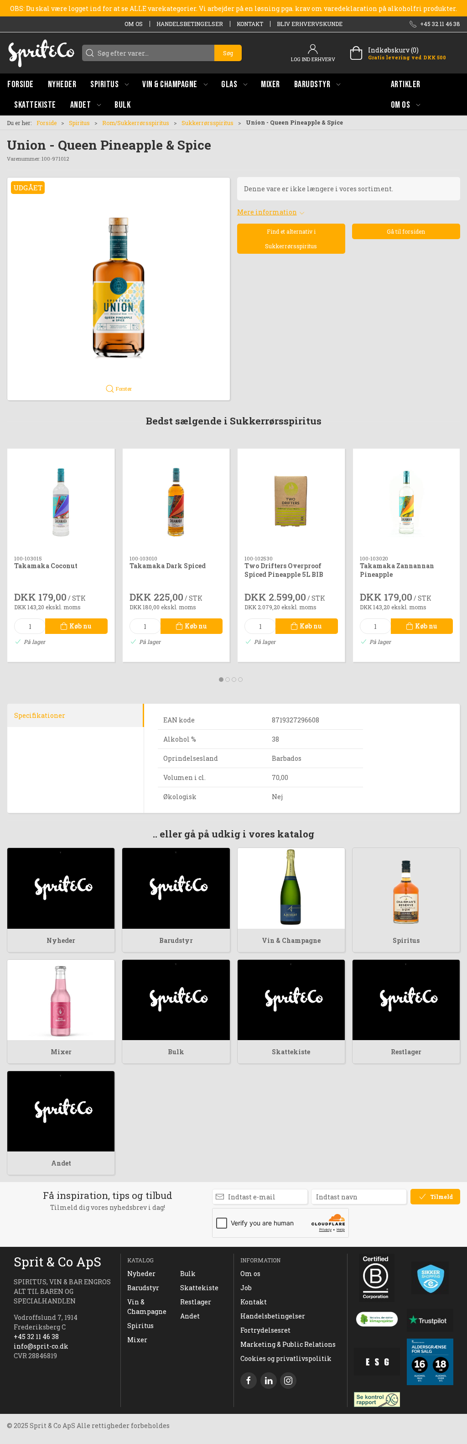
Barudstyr (176, 940)
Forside (46, 122)
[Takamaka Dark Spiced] (176, 502)
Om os (134, 23)
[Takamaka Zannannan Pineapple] (406, 502)
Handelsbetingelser (189, 23)
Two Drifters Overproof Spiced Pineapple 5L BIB (283, 570)
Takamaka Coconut (46, 565)
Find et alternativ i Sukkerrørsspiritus (291, 239)
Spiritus (79, 122)
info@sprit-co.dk (41, 1346)
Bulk (176, 1051)
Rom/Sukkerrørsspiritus (135, 122)
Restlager (406, 1051)
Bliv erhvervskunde (309, 23)
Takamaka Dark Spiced (168, 565)
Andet (61, 1163)
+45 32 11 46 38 (36, 1336)
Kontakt (250, 23)
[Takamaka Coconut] (61, 502)
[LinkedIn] (268, 1380)
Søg (228, 53)
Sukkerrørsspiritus (208, 122)
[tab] (221, 679)
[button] (109, 84)
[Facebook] (248, 1380)
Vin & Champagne (291, 940)
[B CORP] (377, 1278)
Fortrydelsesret (265, 1330)
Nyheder (61, 940)
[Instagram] (288, 1380)
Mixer (61, 1051)
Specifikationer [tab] (39, 715)
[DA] (41, 53)
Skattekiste (291, 1051)
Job (246, 1287)
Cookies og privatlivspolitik (286, 1358)
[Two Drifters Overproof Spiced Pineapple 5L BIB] (291, 502)
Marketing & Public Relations (288, 1344)
